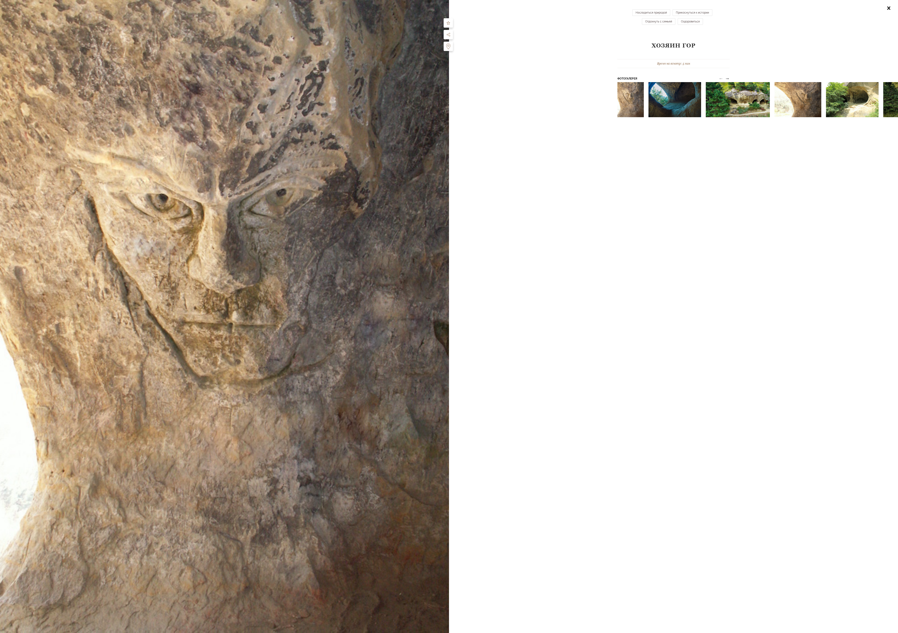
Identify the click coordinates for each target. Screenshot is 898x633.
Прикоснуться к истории (692, 12)
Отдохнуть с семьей (658, 21)
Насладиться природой (651, 12)
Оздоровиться (690, 21)
